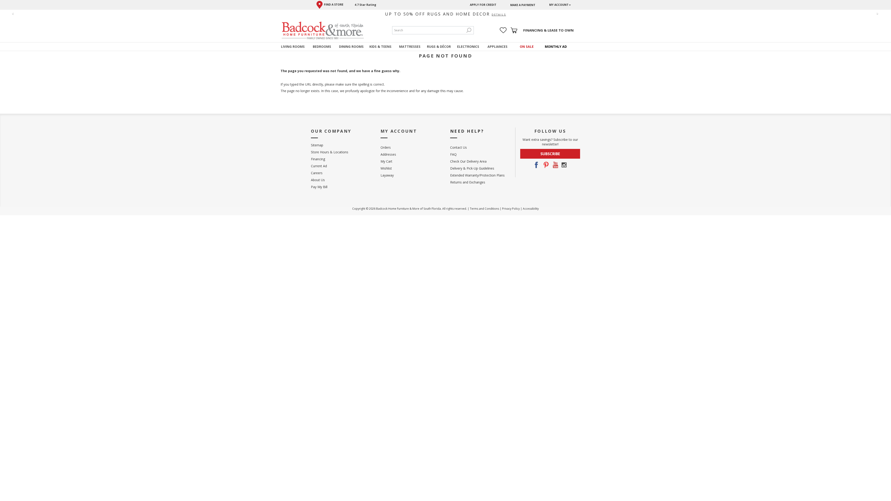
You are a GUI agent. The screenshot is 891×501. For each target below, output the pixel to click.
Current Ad (319, 166)
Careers (317, 173)
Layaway (387, 175)
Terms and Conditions (484, 209)
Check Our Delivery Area (468, 161)
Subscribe (550, 153)
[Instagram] (564, 164)
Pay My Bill (319, 187)
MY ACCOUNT (558, 5)
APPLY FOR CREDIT (483, 5)
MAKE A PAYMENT (522, 5)
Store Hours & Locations (329, 152)
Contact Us (458, 147)
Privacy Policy (511, 209)
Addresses (388, 154)
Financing (318, 159)
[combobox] (428, 30)
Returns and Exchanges (467, 182)
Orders (386, 147)
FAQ (453, 154)
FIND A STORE (333, 4)
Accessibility (531, 209)
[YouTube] (554, 164)
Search (469, 30)
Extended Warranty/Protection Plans (477, 175)
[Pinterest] (545, 164)
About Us (318, 180)
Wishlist (386, 168)
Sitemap (317, 145)
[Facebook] (536, 164)
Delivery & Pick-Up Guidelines (472, 168)
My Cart (386, 161)
